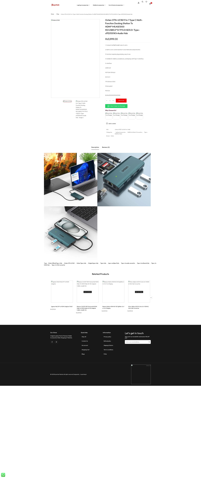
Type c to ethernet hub (143, 263)
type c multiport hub (113, 263)
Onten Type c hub (81, 263)
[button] (150, 297)
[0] (150, 4)
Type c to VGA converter (58, 265)
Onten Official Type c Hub (55, 263)
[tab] (95, 147)
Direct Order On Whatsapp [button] (117, 106)
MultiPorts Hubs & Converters (135, 132)
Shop (58, 14)
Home (52, 14)
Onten (112, 136)
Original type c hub (93, 263)
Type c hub (103, 263)
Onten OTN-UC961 (69, 263)
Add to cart (121, 100)
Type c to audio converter (128, 263)
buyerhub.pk (83, 374)
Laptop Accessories (121, 132)
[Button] (55, 5)
